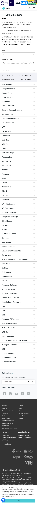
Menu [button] (34, 7)
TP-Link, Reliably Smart (6, 8)
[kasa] (29, 451)
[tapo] (16, 457)
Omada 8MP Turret (24, 76)
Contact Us (5, 413)
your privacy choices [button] (7, 496)
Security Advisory (23, 413)
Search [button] (29, 7)
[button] (12, 373)
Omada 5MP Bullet (24, 79)
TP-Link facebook (4, 393)
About (4, 405)
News (20, 408)
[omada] (29, 457)
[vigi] (29, 463)
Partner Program (6, 435)
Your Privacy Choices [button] (8, 421)
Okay (18, 500)
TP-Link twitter (28, 393)
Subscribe (31, 382)
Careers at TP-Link (7, 423)
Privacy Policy (6, 418)
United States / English (13, 470)
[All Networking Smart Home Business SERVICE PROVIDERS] (18, 54)
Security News (23, 416)
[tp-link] (16, 451)
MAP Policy (5, 440)
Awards (21, 418)
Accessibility (5, 425)
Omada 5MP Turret (8, 79)
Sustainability (6, 416)
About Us (4, 408)
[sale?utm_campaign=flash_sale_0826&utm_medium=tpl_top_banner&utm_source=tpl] (18, 3)
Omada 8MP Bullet (8, 76)
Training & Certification (24, 437)
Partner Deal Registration (9, 437)
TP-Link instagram (10, 393)
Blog (20, 411)
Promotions (6, 444)
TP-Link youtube (16, 393)
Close (35, 3)
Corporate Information (8, 411)
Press (21, 405)
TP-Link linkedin (22, 393)
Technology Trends (23, 435)
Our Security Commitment (9, 428)
